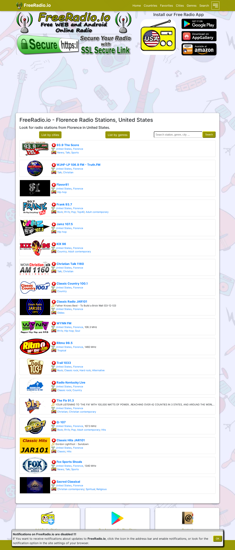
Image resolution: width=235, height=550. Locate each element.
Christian (68, 172)
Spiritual (90, 489)
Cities (180, 5)
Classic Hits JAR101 (70, 440)
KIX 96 (61, 244)
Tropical (61, 350)
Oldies (60, 312)
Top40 (80, 211)
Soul (77, 330)
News (60, 152)
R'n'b (67, 211)
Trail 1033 (63, 363)
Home (137, 5)
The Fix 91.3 (65, 400)
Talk (67, 152)
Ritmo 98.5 (64, 343)
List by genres (117, 135)
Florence (78, 148)
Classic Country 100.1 (72, 283)
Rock (60, 211)
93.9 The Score (67, 145)
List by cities (50, 135)
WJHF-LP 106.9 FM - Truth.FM (78, 164)
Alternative (98, 370)
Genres (191, 5)
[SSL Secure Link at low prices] (74, 44)
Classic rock (71, 370)
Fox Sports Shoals (69, 462)
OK (217, 538)
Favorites (166, 5)
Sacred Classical (68, 481)
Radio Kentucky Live (70, 382)
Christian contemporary (82, 411)
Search (204, 5)
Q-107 (61, 422)
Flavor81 (62, 184)
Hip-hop (62, 192)
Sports (75, 152)
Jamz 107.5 (64, 224)
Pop (73, 211)
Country (62, 251)
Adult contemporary (97, 211)
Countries (150, 5)
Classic (61, 451)
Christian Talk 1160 (70, 264)
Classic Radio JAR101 (71, 301)
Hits (103, 429)
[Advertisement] (117, 84)
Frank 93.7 (64, 204)
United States (64, 148)
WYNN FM (63, 323)
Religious (101, 489)
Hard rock (85, 370)
